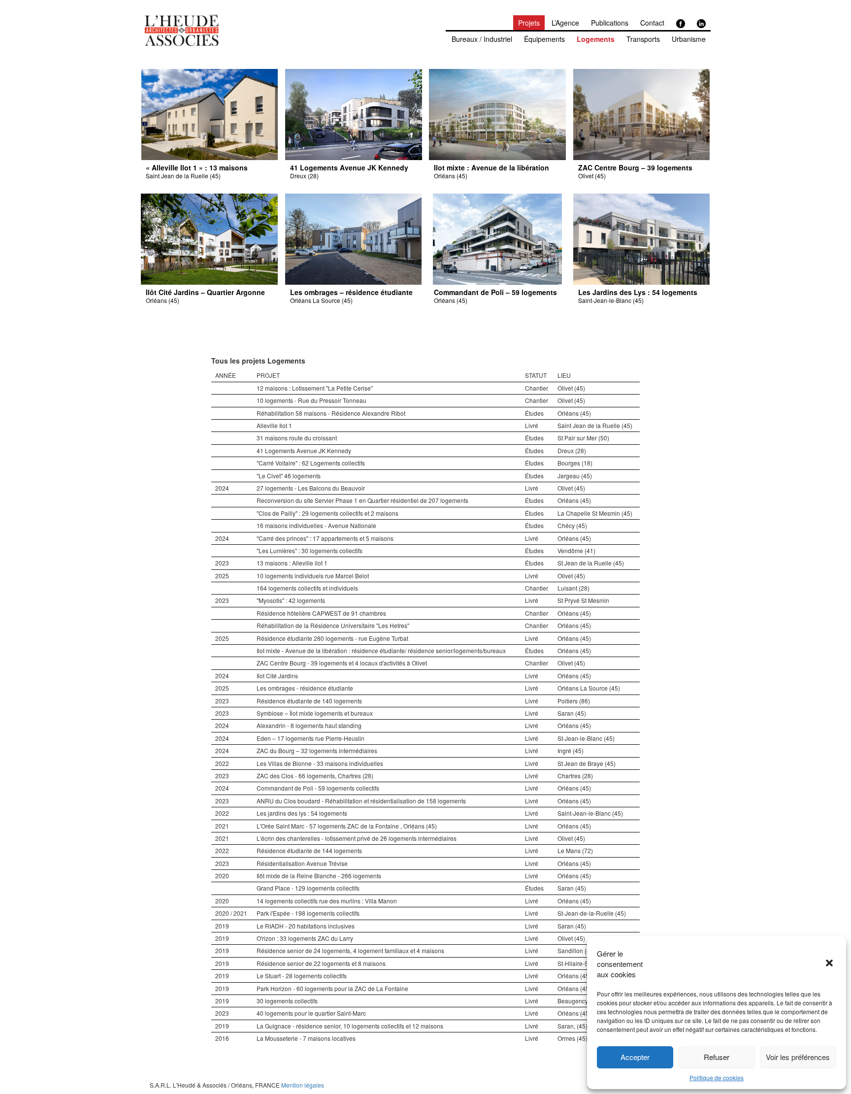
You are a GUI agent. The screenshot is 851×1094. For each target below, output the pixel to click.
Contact (652, 23)
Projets (529, 23)
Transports (643, 39)
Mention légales (302, 1085)
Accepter (635, 1057)
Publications (609, 23)
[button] (830, 964)
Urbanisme (689, 39)
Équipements (544, 39)
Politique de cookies (716, 1077)
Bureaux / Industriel (482, 39)
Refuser (716, 1057)
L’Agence (565, 23)
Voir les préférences (798, 1057)
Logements (596, 39)
